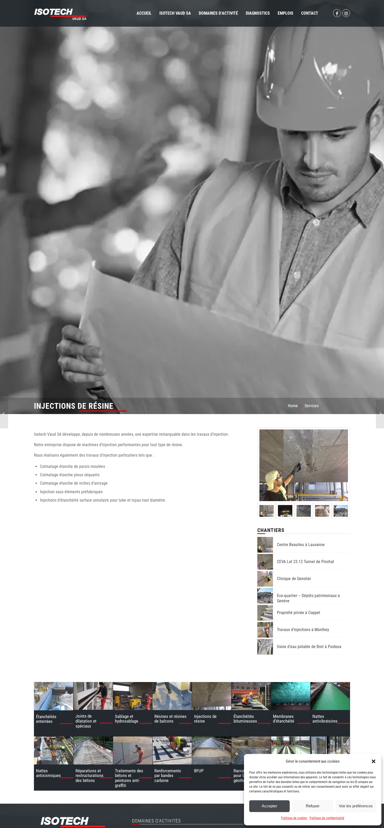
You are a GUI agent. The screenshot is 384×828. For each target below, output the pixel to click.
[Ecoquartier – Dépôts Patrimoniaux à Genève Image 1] (340, 511)
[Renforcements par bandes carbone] (172, 750)
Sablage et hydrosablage (126, 719)
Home (293, 405)
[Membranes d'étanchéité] (290, 696)
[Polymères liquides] (290, 750)
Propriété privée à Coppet (298, 612)
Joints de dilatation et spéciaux (85, 720)
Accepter (269, 806)
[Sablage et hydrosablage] (132, 696)
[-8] (303, 465)
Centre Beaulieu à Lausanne (301, 544)
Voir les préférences (356, 806)
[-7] (285, 511)
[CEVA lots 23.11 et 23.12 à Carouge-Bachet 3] (303, 511)
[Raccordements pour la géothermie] (251, 750)
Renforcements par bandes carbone (167, 775)
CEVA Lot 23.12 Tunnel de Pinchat (305, 561)
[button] (373, 761)
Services (312, 405)
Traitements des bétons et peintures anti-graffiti (129, 778)
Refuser (312, 806)
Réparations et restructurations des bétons (89, 775)
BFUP (198, 770)
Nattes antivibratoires (325, 719)
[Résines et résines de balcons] (172, 696)
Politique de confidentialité (327, 818)
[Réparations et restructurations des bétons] (93, 750)
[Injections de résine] (211, 696)
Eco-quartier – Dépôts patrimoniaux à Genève (308, 598)
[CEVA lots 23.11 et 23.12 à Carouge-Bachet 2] (322, 511)
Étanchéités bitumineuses (245, 719)
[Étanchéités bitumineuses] (251, 696)
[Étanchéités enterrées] (53, 696)
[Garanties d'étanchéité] (330, 750)
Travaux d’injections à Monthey (303, 629)
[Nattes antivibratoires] (330, 696)
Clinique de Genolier (294, 578)
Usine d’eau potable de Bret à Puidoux (309, 646)
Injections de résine (205, 719)
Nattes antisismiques (48, 773)
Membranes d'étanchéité (283, 719)
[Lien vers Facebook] (337, 13)
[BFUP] (211, 750)
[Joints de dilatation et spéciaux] (93, 696)
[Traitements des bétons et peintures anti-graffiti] (132, 750)
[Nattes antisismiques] (53, 750)
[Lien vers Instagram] (346, 13)
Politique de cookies (294, 818)
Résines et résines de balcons (170, 719)
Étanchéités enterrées (46, 719)
